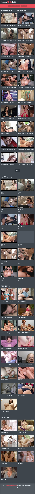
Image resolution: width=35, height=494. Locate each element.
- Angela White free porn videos (19, 485)
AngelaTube (8, 2)
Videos (10, 6)
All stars (23, 6)
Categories (17, 6)
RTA (17, 488)
